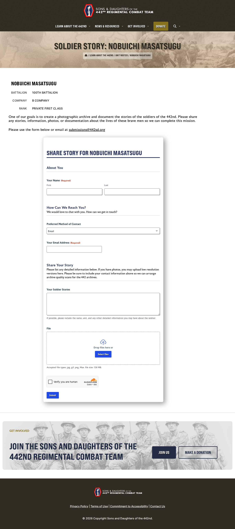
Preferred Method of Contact (64, 224)
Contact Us (157, 506)
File (49, 328)
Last (106, 185)
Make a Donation (198, 452)
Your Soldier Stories (58, 289)
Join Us (164, 452)
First (49, 185)
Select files (103, 354)
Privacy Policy (79, 506)
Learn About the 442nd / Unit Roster (109, 55)
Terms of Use (99, 506)
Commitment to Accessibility (129, 506)
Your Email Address (63, 242)
